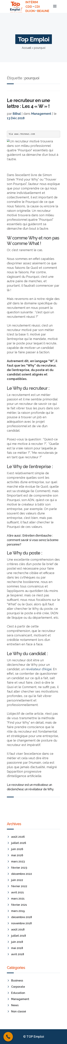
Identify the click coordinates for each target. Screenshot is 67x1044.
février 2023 (19, 867)
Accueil (26, 47)
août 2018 (18, 929)
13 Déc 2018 (16, 118)
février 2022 (19, 886)
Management (41, 113)
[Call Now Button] (8, 1036)
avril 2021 (17, 892)
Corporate (18, 986)
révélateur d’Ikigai (39, 669)
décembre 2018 (21, 917)
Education (18, 993)
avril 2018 (17, 954)
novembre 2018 (21, 923)
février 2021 (19, 904)
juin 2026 (17, 849)
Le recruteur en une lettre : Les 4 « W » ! (28, 103)
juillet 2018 (18, 935)
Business (17, 980)
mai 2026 (17, 855)
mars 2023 (18, 861)
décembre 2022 (21, 873)
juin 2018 (17, 942)
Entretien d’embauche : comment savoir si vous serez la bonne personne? (32, 540)
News (15, 1005)
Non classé (18, 1011)
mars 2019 (18, 911)
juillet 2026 (18, 843)
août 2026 (18, 836)
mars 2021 (18, 898)
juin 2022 (17, 880)
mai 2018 (17, 948)
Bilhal (17, 113)
